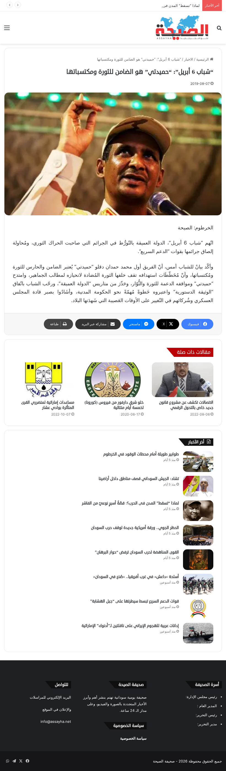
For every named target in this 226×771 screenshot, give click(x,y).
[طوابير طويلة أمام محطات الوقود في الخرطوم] (198, 461)
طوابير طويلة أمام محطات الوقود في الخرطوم (141, 454)
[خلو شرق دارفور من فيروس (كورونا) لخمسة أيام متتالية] (113, 379)
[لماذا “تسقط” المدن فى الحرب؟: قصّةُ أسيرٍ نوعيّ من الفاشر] (198, 510)
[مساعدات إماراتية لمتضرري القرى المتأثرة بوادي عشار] (43, 379)
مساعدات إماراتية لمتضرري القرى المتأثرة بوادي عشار (47, 405)
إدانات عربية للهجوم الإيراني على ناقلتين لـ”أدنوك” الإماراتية (130, 625)
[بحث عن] (219, 29)
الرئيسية (203, 59)
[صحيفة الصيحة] (182, 27)
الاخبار (188, 59)
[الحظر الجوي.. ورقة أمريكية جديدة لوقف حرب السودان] (198, 535)
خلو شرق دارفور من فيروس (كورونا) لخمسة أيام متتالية (114, 405)
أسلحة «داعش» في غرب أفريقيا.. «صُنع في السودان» (136, 576)
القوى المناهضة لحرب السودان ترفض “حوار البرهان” (137, 552)
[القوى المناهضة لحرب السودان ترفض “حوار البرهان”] (198, 559)
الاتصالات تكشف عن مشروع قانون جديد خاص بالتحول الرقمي (186, 405)
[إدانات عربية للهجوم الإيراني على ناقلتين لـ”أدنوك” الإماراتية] (198, 633)
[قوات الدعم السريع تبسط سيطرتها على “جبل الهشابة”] (198, 608)
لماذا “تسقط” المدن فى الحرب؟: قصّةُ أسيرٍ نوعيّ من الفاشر (153, 5)
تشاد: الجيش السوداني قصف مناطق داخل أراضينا (139, 478)
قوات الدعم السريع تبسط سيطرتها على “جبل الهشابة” (134, 601)
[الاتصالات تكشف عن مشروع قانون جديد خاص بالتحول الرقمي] (182, 379)
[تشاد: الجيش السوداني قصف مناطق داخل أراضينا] (198, 486)
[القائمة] (7, 29)
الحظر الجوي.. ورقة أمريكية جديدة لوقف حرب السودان (135, 527)
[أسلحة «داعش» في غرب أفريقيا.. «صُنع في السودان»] (198, 584)
